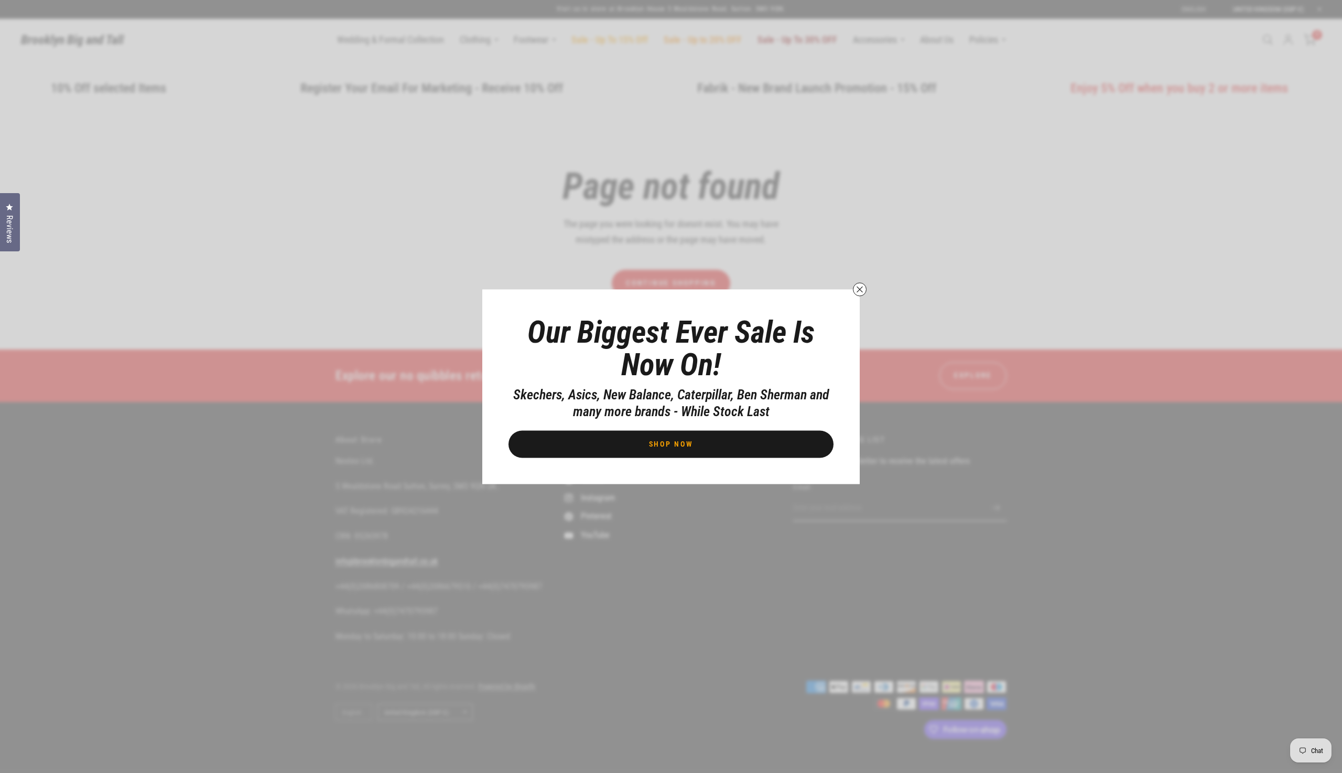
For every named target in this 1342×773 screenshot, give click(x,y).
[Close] (860, 289)
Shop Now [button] (671, 443)
